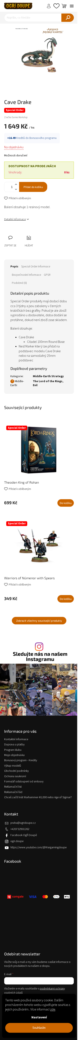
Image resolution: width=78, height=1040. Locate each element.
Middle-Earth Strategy (48, 376)
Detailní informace (15, 219)
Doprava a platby (14, 744)
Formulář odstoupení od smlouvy (23, 781)
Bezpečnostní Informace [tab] (26, 275)
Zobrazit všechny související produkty (39, 620)
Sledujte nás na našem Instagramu (40, 656)
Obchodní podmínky (16, 771)
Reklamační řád (13, 792)
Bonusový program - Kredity (20, 760)
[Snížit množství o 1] (16, 189)
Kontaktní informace (16, 739)
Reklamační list (13, 787)
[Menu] (71, 6)
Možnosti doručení (15, 156)
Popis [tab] (14, 266)
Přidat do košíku (33, 187)
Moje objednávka (14, 755)
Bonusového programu (43, 138)
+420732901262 (19, 829)
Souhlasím (39, 1028)
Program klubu (12, 750)
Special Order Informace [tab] (35, 266)
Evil (35, 385)
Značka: (15, 117)
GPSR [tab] (47, 275)
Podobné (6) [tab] (19, 283)
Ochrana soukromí (15, 776)
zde (52, 1009)
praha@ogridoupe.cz (23, 823)
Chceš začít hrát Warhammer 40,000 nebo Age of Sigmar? (38, 797)
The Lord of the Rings (47, 381)
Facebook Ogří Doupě (23, 835)
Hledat (67, 18)
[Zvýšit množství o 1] (16, 184)
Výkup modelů (12, 766)
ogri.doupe (17, 841)
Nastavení (39, 1017)
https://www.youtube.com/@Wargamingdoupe (38, 847)
